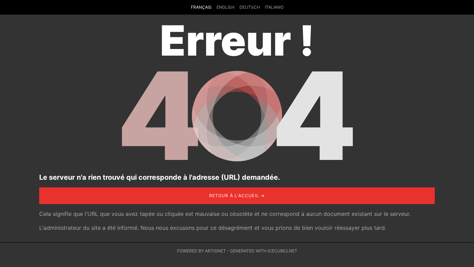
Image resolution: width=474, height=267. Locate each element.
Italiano (274, 7)
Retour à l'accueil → (237, 195)
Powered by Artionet (201, 250)
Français (201, 7)
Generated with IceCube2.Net (263, 250)
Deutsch (249, 7)
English (226, 7)
